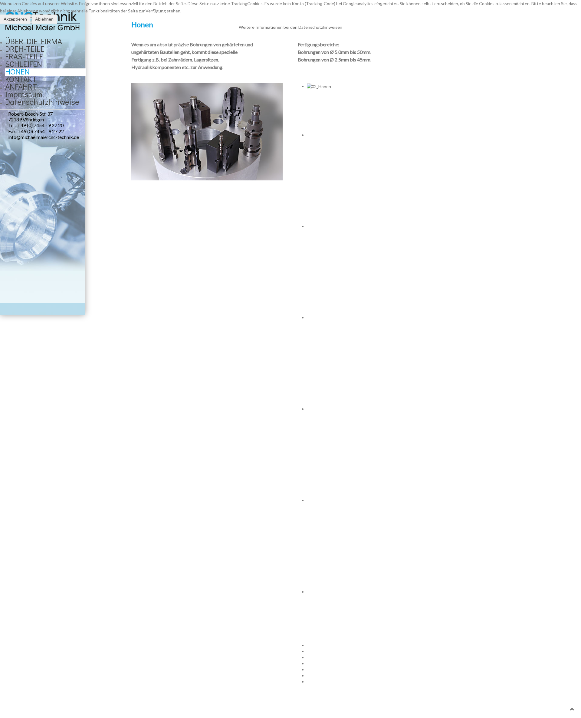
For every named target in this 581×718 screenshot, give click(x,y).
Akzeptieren (15, 18)
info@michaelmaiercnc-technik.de (39, 137)
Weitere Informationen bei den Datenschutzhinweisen (290, 27)
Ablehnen (44, 18)
